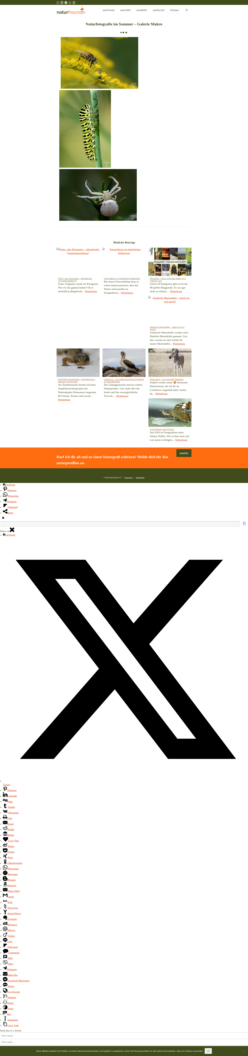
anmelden (184, 453)
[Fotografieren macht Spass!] (169, 412)
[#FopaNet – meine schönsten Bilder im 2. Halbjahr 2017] (169, 262)
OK (208, 1051)
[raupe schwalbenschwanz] (85, 129)
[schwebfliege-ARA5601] (99, 63)
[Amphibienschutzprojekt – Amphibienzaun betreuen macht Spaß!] (78, 362)
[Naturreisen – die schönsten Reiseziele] (169, 362)
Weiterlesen (91, 291)
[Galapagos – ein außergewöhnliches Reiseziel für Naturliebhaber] (124, 362)
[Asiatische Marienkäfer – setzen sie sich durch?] (169, 310)
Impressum (128, 478)
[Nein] (244, 1051)
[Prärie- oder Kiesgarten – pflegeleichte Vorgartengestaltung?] (78, 262)
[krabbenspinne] (98, 195)
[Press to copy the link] (244, 524)
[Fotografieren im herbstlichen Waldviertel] (124, 262)
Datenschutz (140, 478)
